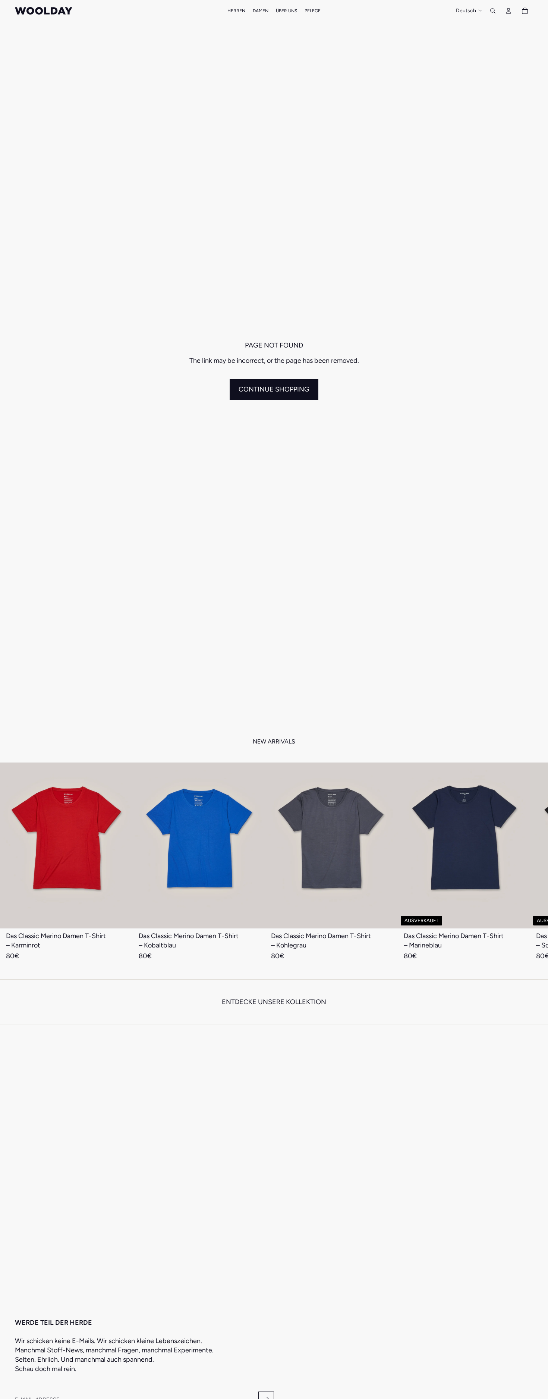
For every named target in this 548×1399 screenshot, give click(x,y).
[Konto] (508, 11)
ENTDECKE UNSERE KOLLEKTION (274, 1002)
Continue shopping (274, 389)
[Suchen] (493, 11)
